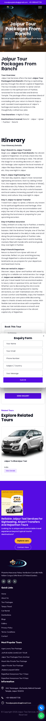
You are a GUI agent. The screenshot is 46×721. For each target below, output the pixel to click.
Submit (23, 380)
